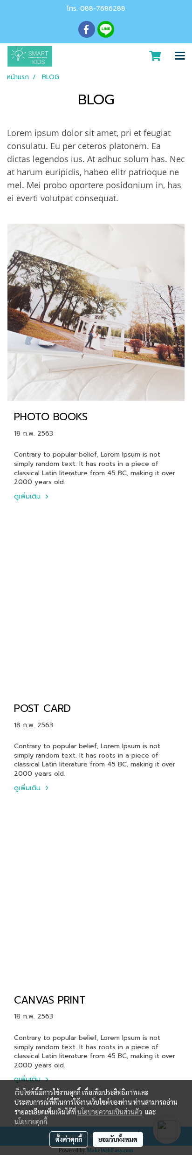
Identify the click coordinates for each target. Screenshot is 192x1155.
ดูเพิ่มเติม (28, 496)
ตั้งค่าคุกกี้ (68, 1139)
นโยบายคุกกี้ (30, 1121)
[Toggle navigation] (180, 56)
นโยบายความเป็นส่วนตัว (109, 1111)
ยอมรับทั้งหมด (117, 1139)
